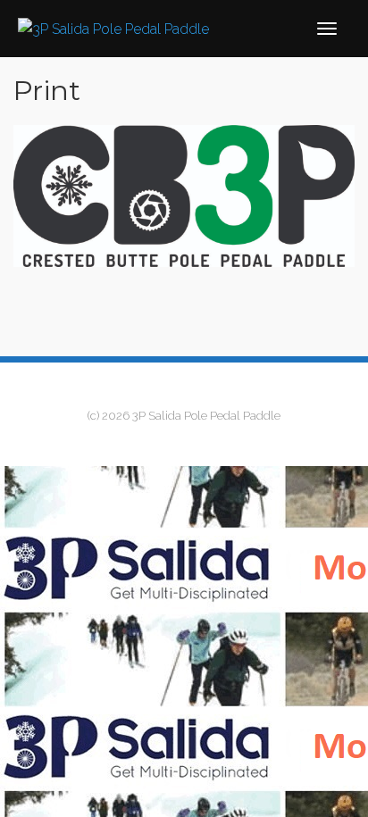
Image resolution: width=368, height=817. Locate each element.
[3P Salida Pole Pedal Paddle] (113, 28)
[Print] (184, 196)
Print (46, 90)
